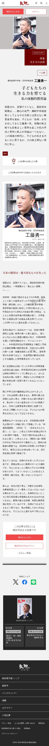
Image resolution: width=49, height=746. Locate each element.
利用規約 (27, 728)
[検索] (41, 3)
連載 (4, 700)
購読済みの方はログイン (25, 546)
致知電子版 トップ (10, 678)
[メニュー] (3, 3)
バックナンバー (9, 693)
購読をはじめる (13, 11)
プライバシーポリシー (9, 733)
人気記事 (6, 715)
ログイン (36, 12)
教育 (5, 153)
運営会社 (41, 723)
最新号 (5, 686)
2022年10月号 (38, 53)
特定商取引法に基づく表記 (11, 728)
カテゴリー (7, 708)
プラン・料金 (24, 553)
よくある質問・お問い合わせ (25, 723)
